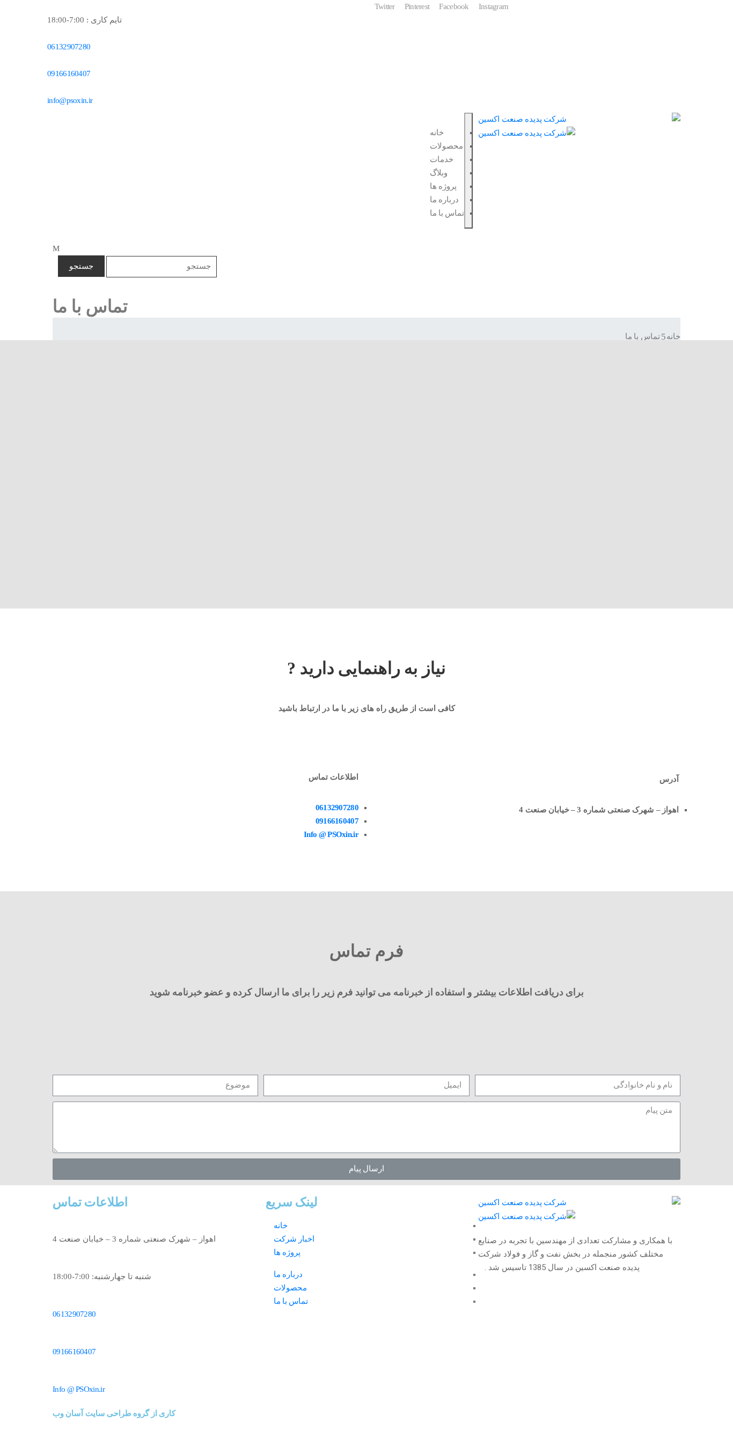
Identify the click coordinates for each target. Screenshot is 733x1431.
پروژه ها (443, 186)
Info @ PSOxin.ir (331, 834)
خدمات (441, 159)
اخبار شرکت (294, 1239)
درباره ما (444, 199)
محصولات (446, 146)
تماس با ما (447, 213)
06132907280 (68, 46)
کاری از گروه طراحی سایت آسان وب (114, 1413)
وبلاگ (439, 172)
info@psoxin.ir (69, 100)
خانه (437, 132)
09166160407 (68, 73)
